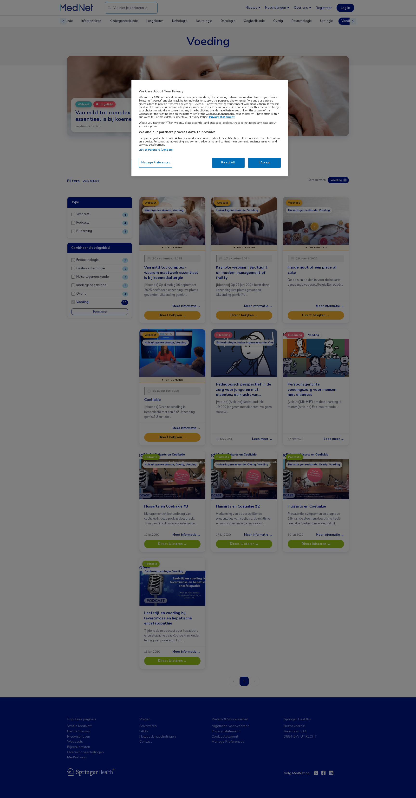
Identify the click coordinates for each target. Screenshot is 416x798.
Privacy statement (222, 117)
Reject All (228, 162)
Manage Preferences (155, 162)
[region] (209, 128)
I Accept (264, 162)
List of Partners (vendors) (156, 150)
